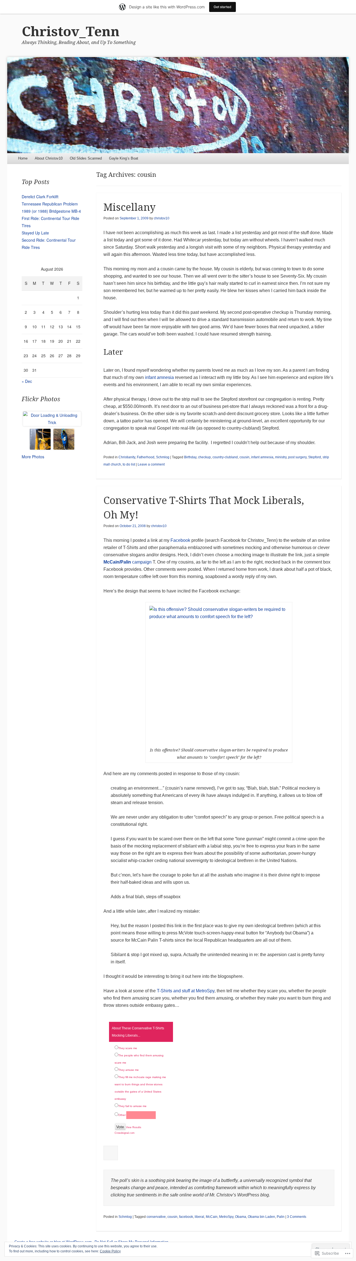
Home (23, 158)
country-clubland (225, 457)
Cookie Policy (110, 1251)
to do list (129, 464)
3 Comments (296, 1217)
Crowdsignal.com (125, 1133)
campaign (142, 562)
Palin (281, 1217)
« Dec (27, 381)
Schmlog (162, 457)
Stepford (314, 457)
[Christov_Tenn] (178, 105)
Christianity (126, 457)
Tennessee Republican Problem (50, 204)
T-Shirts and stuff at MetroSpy (185, 990)
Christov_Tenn (71, 32)
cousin (244, 457)
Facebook (180, 540)
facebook (186, 1217)
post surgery (297, 457)
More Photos (33, 456)
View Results (133, 1127)
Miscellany (129, 207)
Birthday (190, 457)
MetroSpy (226, 1217)
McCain (211, 1217)
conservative (156, 1217)
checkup (204, 457)
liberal (199, 1217)
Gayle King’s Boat (123, 158)
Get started (222, 7)
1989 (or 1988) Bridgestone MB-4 (51, 211)
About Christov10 (49, 158)
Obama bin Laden (261, 1217)
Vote (120, 1127)
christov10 (161, 218)
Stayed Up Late (35, 233)
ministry (280, 457)
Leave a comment (151, 464)
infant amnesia (159, 377)
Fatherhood (145, 457)
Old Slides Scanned (86, 158)
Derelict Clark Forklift (40, 196)
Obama (240, 1217)
